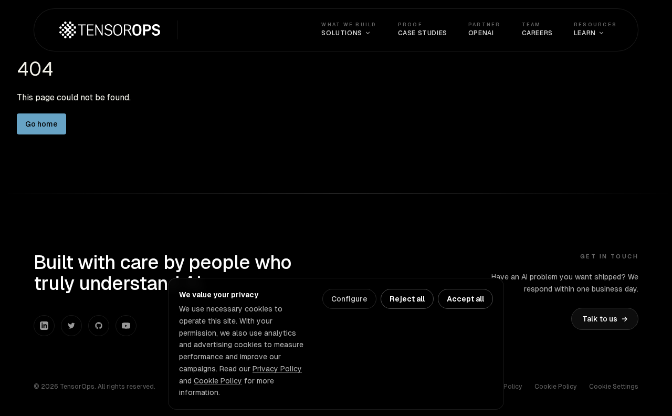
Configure (349, 299)
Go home (41, 124)
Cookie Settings (613, 386)
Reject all (407, 299)
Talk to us (604, 319)
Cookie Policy (555, 386)
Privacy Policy (277, 369)
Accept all (465, 299)
